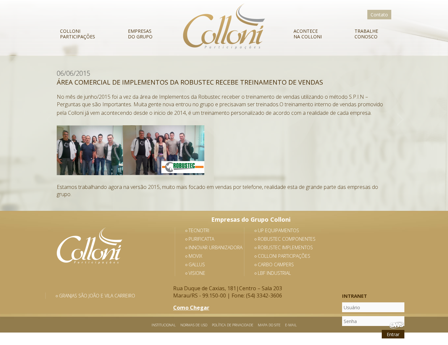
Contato (379, 14)
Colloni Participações (77, 33)
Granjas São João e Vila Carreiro (97, 296)
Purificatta (201, 239)
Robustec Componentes (287, 239)
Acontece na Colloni (308, 33)
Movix (195, 256)
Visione (197, 273)
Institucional (164, 324)
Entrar (393, 334)
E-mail (291, 324)
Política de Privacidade (232, 324)
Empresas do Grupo (140, 33)
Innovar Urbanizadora (215, 247)
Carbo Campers (276, 264)
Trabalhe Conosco (366, 33)
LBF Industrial (274, 273)
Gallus (197, 264)
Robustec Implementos (285, 247)
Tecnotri (199, 230)
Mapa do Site (269, 324)
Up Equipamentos (278, 230)
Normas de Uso (193, 324)
